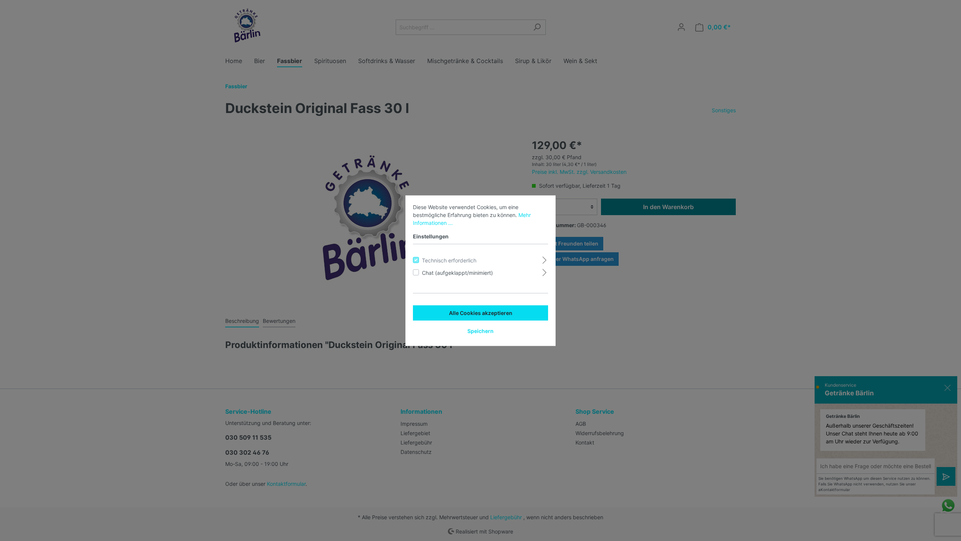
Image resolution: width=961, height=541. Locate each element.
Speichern (480, 330)
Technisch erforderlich (449, 260)
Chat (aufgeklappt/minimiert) (457, 272)
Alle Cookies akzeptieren (480, 312)
